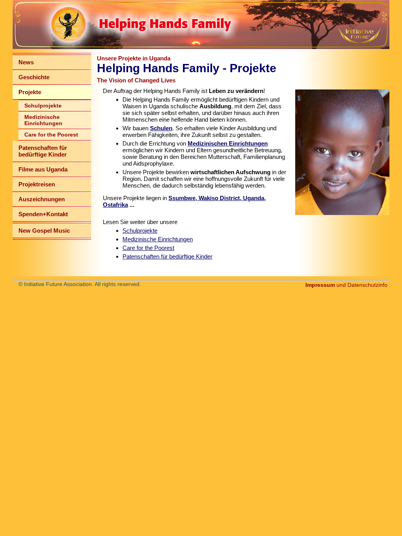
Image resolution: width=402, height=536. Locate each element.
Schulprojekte (43, 105)
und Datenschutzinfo (346, 285)
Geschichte (33, 77)
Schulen (161, 128)
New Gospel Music (44, 230)
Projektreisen (36, 184)
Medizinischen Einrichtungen (228, 143)
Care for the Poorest (51, 134)
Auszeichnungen (41, 199)
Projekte (29, 92)
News (26, 62)
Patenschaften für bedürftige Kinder (42, 151)
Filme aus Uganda (43, 169)
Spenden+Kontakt (43, 214)
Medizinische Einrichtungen (43, 120)
